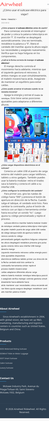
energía (38, 252)
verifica (15, 279)
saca (21, 246)
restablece (24, 242)
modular (18, 275)
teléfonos (16, 259)
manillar (22, 223)
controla (29, 279)
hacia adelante (17, 282)
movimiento (15, 252)
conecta (10, 246)
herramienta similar (19, 265)
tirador (23, 292)
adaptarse (11, 272)
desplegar (27, 288)
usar (17, 285)
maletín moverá (15, 269)
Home (3, 19)
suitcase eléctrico (25, 28)
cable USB (35, 229)
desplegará (15, 242)
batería (11, 275)
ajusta (3, 246)
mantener (10, 285)
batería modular (34, 223)
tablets (23, 259)
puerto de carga (23, 229)
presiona (33, 242)
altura (6, 242)
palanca (16, 292)
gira (39, 242)
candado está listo (16, 262)
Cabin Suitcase (6, 363)
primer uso (31, 259)
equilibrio (25, 239)
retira (16, 246)
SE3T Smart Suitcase (8, 358)
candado (16, 226)
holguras (34, 239)
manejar (22, 279)
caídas (31, 252)
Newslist (11, 19)
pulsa (44, 242)
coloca (33, 285)
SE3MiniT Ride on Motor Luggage (14, 353)
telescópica (36, 275)
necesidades (24, 285)
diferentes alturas (24, 272)
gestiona (37, 279)
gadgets (17, 239)
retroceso (24, 252)
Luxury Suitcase (6, 368)
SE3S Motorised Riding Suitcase (13, 349)
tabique (13, 233)
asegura (19, 288)
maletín (13, 229)
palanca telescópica (29, 226)
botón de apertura (25, 233)
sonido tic (12, 236)
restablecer (37, 288)
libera (7, 288)
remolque (27, 275)
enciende (40, 285)
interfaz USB (29, 246)
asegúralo (7, 279)
